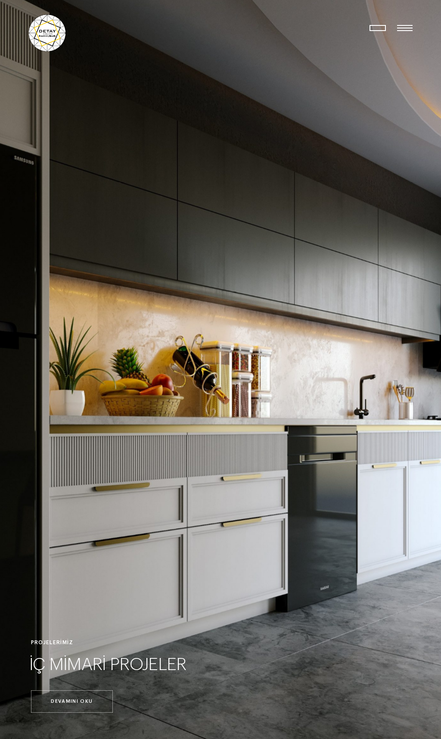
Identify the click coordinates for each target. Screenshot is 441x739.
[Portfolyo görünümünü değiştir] (378, 28)
